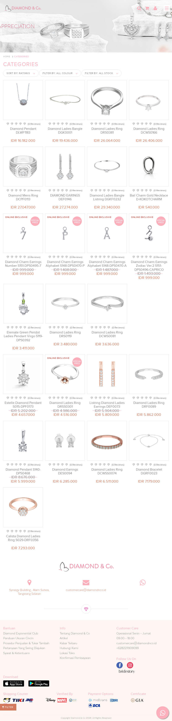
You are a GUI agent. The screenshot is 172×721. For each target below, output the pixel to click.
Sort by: (18, 73)
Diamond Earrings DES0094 (65, 471)
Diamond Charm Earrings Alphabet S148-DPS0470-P (65, 264)
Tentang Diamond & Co (75, 633)
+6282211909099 (127, 648)
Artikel (64, 638)
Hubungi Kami (69, 648)
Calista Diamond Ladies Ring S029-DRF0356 (23, 538)
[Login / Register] (155, 8)
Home (6, 56)
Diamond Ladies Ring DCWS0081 (107, 334)
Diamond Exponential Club (20, 633)
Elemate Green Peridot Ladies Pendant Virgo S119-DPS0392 (23, 336)
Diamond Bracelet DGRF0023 (149, 471)
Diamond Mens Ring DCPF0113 (23, 197)
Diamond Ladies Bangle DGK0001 (65, 130)
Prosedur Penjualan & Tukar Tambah (26, 643)
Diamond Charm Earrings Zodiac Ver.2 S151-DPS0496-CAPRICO (149, 265)
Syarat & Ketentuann (16, 653)
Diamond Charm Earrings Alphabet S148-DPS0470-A (107, 264)
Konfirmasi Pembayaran (75, 658)
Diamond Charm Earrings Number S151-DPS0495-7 (23, 264)
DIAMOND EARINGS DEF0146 (65, 197)
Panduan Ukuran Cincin (18, 638)
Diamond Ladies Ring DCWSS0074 (106, 471)
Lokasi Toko (67, 653)
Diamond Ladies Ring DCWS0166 (148, 130)
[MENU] (167, 8)
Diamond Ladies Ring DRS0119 (65, 334)
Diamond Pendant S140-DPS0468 (23, 471)
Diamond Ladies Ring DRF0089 (148, 405)
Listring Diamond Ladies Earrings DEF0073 (107, 405)
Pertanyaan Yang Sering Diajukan (24, 648)
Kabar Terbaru (68, 643)
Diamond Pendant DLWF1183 (23, 130)
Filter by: (58, 73)
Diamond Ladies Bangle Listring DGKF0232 (107, 197)
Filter (8, 707)
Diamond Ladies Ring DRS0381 (106, 130)
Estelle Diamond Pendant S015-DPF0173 (23, 405)
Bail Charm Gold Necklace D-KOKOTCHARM (149, 197)
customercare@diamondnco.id (86, 590)
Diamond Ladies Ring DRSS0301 (65, 405)
